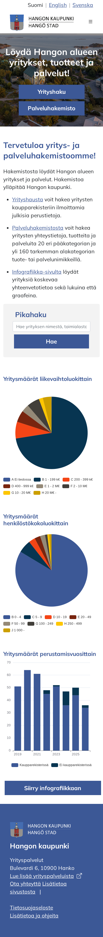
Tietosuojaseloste (31, 907)
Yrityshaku (52, 91)
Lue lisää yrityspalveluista (42, 876)
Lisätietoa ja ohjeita (34, 915)
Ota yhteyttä (25, 883)
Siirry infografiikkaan (52, 788)
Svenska (83, 5)
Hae (51, 341)
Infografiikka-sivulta (37, 271)
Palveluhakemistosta (37, 227)
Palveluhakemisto (51, 108)
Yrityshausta (27, 199)
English (58, 5)
